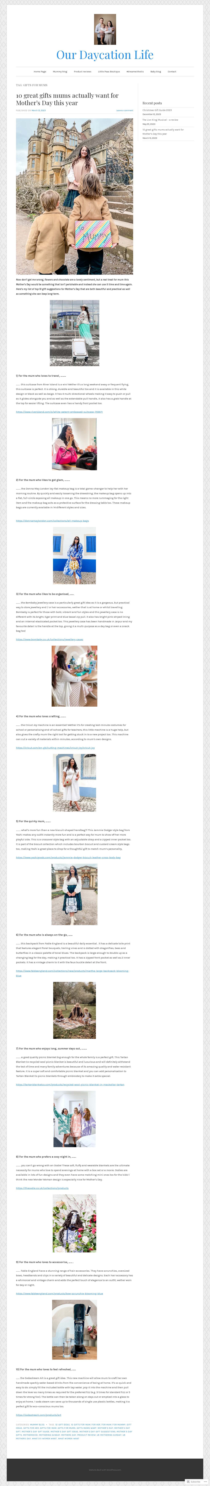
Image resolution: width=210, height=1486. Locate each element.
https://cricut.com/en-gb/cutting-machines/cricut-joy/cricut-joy (55, 747)
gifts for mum (48, 1428)
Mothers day (68, 1435)
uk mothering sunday (109, 1435)
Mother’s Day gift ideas (64, 1431)
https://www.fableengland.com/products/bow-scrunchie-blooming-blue (59, 1293)
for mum (107, 1425)
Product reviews (82, 71)
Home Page (40, 71)
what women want (68, 1438)
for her (96, 1425)
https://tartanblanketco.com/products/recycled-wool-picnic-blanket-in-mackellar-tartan (70, 1084)
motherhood (30, 1435)
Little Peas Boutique (109, 71)
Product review (86, 1435)
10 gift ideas (62, 1425)
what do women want (44, 1438)
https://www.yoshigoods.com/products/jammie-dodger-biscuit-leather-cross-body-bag (68, 857)
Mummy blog (60, 71)
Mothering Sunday (49, 1435)
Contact (172, 71)
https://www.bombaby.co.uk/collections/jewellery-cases (49, 639)
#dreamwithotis (135, 71)
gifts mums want (87, 1428)
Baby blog (156, 71)
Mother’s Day (105, 1428)
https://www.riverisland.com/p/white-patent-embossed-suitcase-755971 (59, 411)
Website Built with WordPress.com (105, 1469)
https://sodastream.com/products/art (38, 1414)
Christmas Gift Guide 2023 (157, 110)
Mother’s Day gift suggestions (97, 1431)
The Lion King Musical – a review (160, 119)
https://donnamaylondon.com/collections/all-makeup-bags (52, 520)
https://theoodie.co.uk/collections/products (42, 1188)
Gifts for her (31, 1428)
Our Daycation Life (105, 54)
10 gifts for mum (81, 1425)
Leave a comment (124, 110)
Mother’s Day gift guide (36, 1431)
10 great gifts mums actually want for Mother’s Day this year (67, 99)
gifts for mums (67, 1428)
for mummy (119, 1425)
